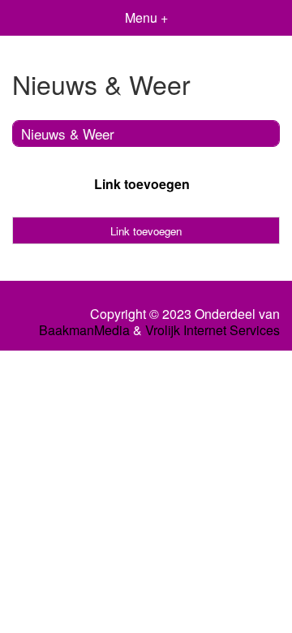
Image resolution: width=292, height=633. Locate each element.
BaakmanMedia (84, 330)
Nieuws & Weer (67, 133)
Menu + (146, 17)
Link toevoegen (142, 183)
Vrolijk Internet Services (212, 330)
